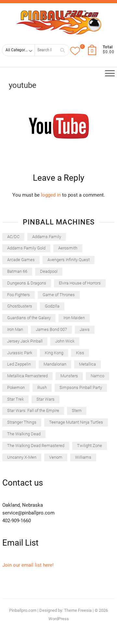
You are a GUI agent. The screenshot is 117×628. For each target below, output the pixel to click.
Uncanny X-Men (21, 457)
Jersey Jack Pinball (25, 341)
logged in (51, 195)
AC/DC (13, 236)
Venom (55, 457)
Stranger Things (21, 422)
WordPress (58, 618)
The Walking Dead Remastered (35, 445)
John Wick (64, 341)
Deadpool (49, 271)
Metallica (87, 364)
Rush (42, 387)
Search (62, 50)
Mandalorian (55, 364)
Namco (97, 375)
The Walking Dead (24, 433)
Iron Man (15, 329)
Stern (77, 410)
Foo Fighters (18, 294)
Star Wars (45, 399)
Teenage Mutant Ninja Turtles (76, 422)
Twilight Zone (89, 445)
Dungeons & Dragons (26, 283)
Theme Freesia (78, 610)
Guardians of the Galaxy (29, 317)
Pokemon (16, 387)
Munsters (69, 375)
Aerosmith (67, 248)
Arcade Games (21, 259)
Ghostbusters (19, 306)
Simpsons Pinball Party (80, 387)
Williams (83, 457)
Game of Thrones (59, 294)
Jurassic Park (19, 352)
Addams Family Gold (26, 248)
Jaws (85, 329)
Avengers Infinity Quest (68, 259)
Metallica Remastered (27, 375)
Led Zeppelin (19, 364)
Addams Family (46, 236)
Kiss (80, 352)
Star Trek (15, 399)
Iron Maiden (74, 317)
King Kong (54, 352)
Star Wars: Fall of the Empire (33, 410)
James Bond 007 (51, 329)
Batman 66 (17, 271)
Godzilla (52, 306)
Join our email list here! (28, 565)
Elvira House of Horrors (80, 283)
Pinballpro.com (22, 610)
